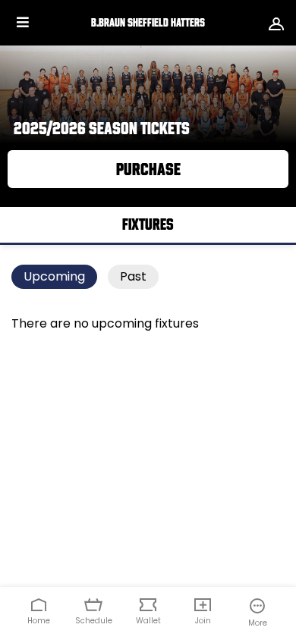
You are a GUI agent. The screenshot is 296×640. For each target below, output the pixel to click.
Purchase (148, 169)
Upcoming (54, 276)
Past (133, 276)
